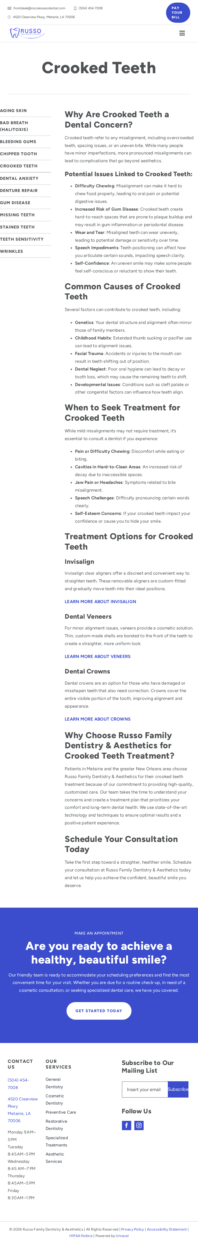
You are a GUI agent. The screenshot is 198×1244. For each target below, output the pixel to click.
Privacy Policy (132, 1229)
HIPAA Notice (81, 1236)
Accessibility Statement (167, 1229)
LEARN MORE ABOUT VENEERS (97, 656)
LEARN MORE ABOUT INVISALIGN (100, 601)
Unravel (122, 1236)
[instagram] (139, 1125)
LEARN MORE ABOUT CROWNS (97, 719)
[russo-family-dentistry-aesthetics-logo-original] (27, 29)
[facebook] (126, 1125)
